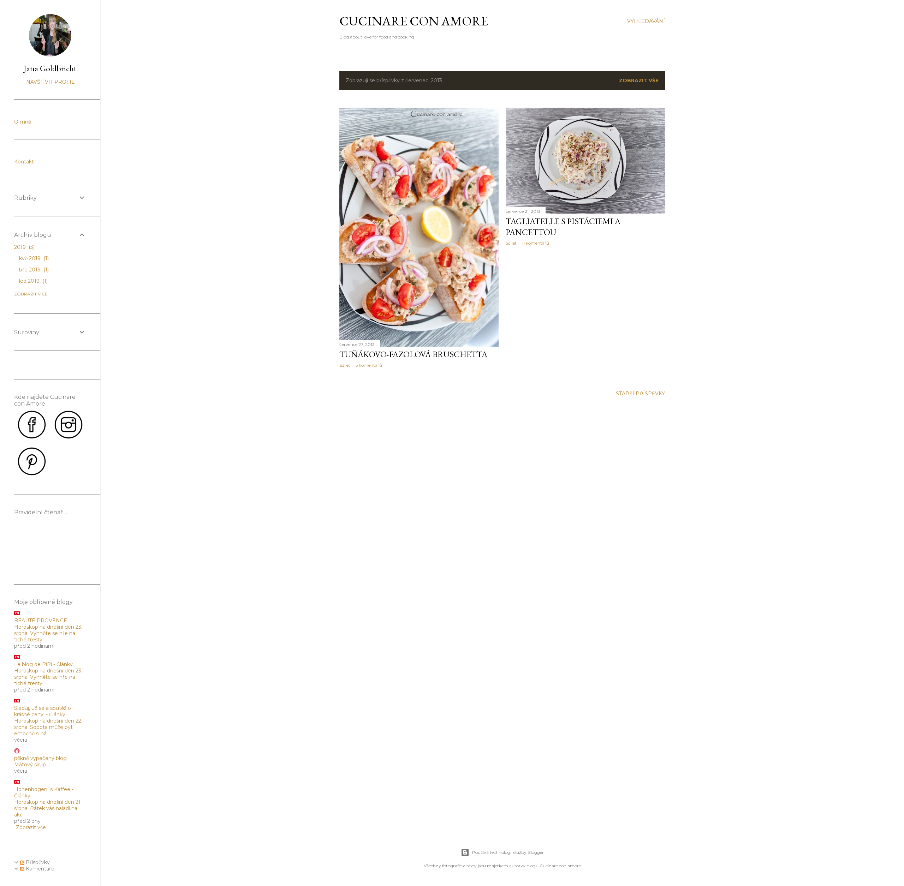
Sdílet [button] (344, 365)
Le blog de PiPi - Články (43, 664)
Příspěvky (37, 862)
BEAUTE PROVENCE (40, 620)
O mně (22, 122)
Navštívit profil (50, 82)
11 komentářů (535, 243)
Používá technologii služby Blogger (508, 852)
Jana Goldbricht (50, 68)
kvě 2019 (33, 258)
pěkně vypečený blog (40, 758)
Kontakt (24, 161)
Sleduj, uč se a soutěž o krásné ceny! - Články (42, 711)
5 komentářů (369, 365)
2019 (23, 247)
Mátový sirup (30, 764)
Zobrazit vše (639, 80)
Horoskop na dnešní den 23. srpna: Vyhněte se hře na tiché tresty (48, 633)
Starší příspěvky (640, 393)
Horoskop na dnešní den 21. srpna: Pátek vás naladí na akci (48, 808)
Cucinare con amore (413, 21)
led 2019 (32, 281)
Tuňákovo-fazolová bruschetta (413, 354)
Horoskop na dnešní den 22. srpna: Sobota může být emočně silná (48, 727)
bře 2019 (33, 270)
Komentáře (39, 869)
